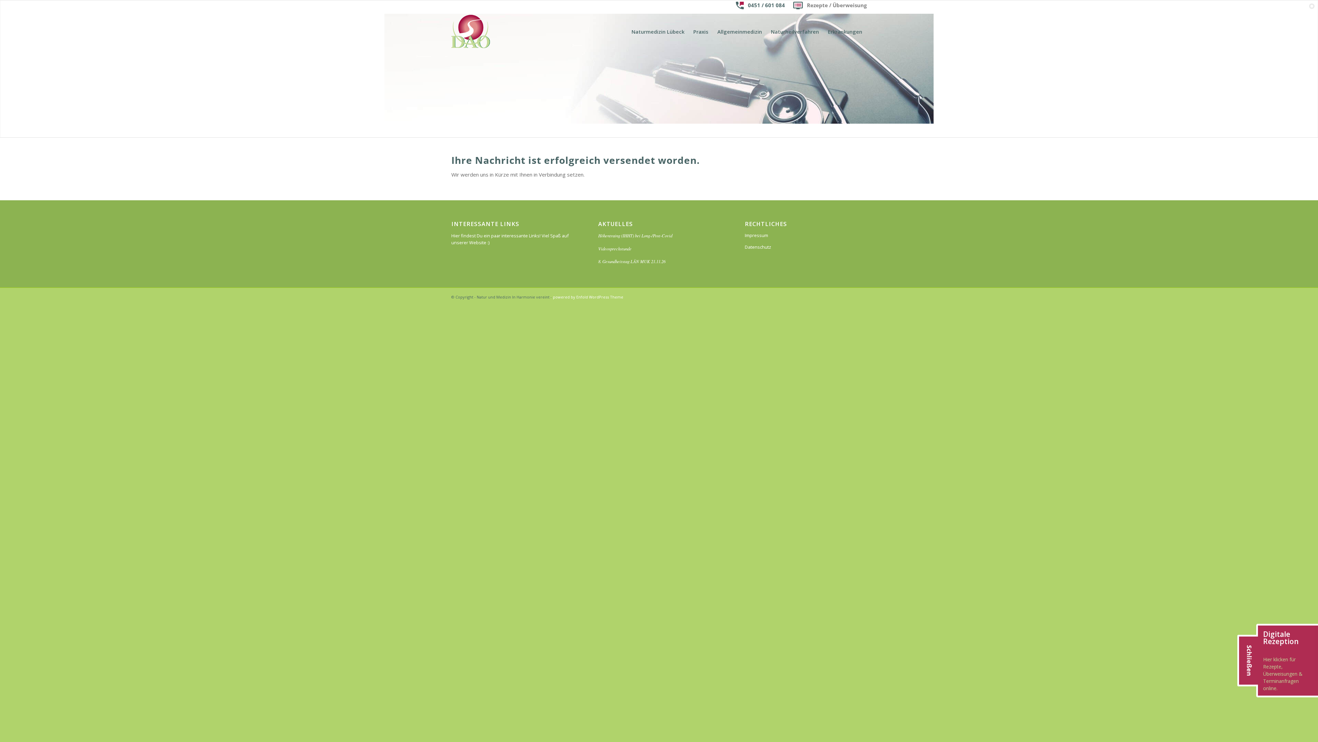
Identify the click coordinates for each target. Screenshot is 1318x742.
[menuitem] (658, 31)
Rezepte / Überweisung (837, 5)
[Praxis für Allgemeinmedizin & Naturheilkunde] (470, 31)
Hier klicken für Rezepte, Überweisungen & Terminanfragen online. (1283, 674)
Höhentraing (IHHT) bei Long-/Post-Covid (635, 235)
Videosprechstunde (615, 248)
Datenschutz (758, 247)
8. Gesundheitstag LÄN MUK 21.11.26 (632, 261)
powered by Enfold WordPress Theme (588, 297)
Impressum (756, 235)
